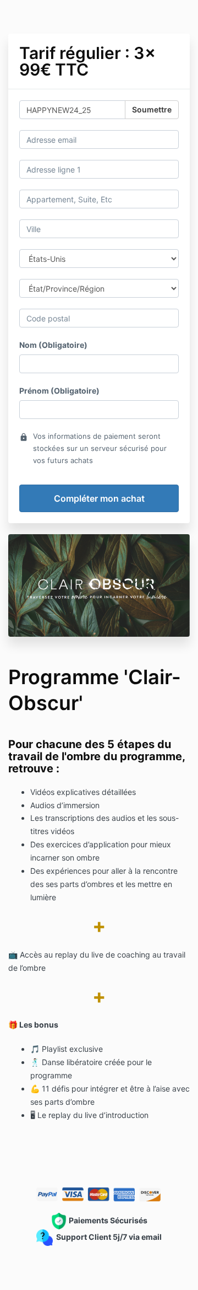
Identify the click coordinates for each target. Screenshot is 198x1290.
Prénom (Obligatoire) (59, 390)
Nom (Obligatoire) (53, 345)
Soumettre (152, 109)
